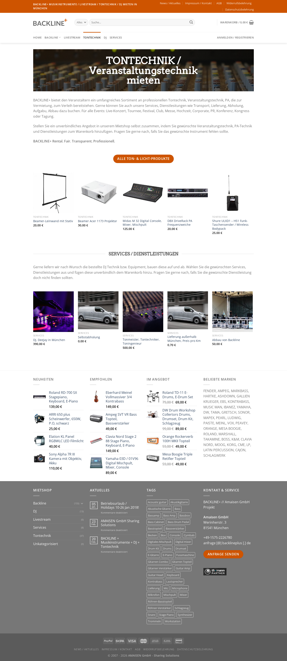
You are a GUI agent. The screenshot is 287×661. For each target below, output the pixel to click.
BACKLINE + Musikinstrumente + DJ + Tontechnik (120, 542)
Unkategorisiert (45, 544)
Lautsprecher (174, 581)
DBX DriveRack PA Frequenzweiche (179, 223)
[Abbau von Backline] (232, 311)
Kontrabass (155, 581)
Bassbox (184, 515)
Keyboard (173, 575)
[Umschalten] (82, 503)
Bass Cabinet (156, 522)
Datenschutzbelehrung (239, 9)
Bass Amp (169, 515)
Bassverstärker (175, 528)
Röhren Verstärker (159, 608)
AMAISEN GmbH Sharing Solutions (120, 523)
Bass (177, 509)
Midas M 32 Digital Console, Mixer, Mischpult (142, 223)
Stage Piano (166, 615)
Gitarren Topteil (182, 562)
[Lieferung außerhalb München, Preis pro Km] (187, 310)
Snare (151, 615)
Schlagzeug (182, 608)
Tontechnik (92, 37)
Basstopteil (155, 528)
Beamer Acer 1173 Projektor (97, 221)
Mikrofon (153, 595)
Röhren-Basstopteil (160, 601)
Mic (166, 588)
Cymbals (189, 535)
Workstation (172, 621)
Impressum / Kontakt (198, 3)
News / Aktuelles (170, 3)
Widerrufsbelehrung (238, 3)
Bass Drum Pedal (178, 522)
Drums (167, 548)
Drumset (180, 548)
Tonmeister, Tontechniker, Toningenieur (141, 341)
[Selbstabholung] (98, 310)
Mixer (183, 595)
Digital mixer (183, 542)
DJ (105, 37)
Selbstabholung (89, 337)
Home (37, 37)
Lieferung (154, 588)
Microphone (179, 588)
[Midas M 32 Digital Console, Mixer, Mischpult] (143, 193)
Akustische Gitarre (159, 509)
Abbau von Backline (226, 340)
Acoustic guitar (157, 502)
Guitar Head (155, 575)
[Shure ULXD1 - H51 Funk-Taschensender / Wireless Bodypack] (232, 193)
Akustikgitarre (179, 502)
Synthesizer (185, 615)
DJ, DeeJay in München (49, 340)
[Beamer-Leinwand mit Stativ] (53, 193)
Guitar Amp (183, 568)
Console (175, 535)
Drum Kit (153, 548)
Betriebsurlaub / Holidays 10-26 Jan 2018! (120, 506)
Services (116, 37)
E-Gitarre (153, 555)
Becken (152, 535)
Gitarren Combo (158, 562)
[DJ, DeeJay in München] (53, 311)
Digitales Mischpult (159, 542)
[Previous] (33, 211)
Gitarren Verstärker (160, 568)
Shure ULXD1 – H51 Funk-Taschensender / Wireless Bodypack (230, 225)
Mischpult (169, 595)
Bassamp (153, 515)
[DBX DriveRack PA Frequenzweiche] (187, 193)
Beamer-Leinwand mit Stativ (53, 221)
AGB (219, 3)
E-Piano (167, 555)
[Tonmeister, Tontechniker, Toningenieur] (143, 311)
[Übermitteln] (191, 22)
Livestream (72, 37)
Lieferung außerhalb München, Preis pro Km (184, 339)
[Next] (252, 211)
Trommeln (154, 621)
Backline (51, 37)
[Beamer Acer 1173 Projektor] (98, 193)
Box (163, 535)
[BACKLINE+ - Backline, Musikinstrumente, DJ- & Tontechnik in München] (50, 22)
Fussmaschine (185, 555)
